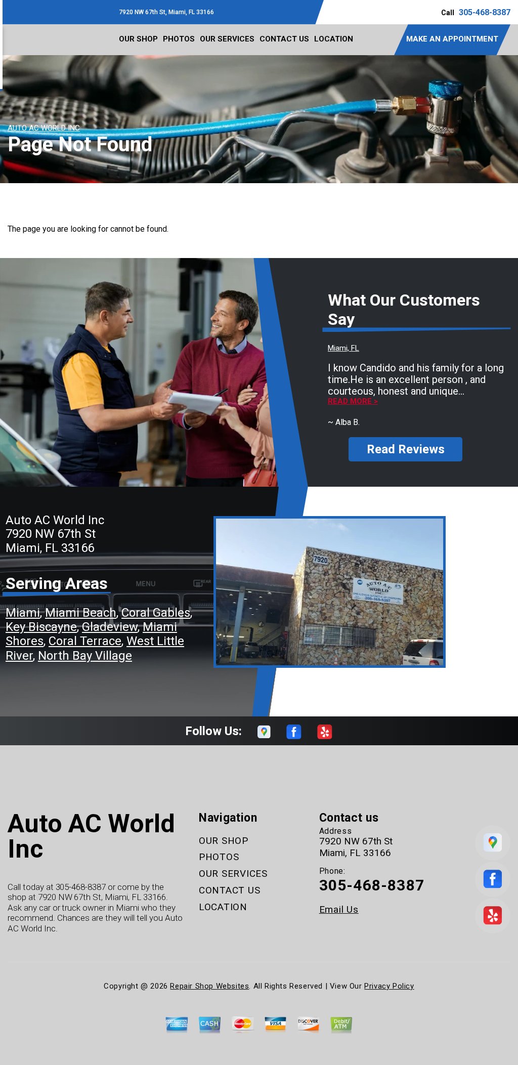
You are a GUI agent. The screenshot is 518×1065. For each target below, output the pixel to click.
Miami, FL (343, 348)
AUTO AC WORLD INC (44, 128)
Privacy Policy (389, 986)
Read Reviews (406, 449)
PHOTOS (179, 39)
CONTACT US (284, 39)
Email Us (339, 909)
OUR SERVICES (227, 39)
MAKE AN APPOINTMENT (452, 39)
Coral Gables (155, 613)
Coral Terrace (85, 641)
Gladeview (110, 627)
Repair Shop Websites (209, 986)
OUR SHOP (138, 39)
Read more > (353, 401)
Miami (23, 613)
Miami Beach (80, 613)
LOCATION (333, 39)
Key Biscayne (41, 627)
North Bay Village (85, 656)
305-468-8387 (484, 12)
